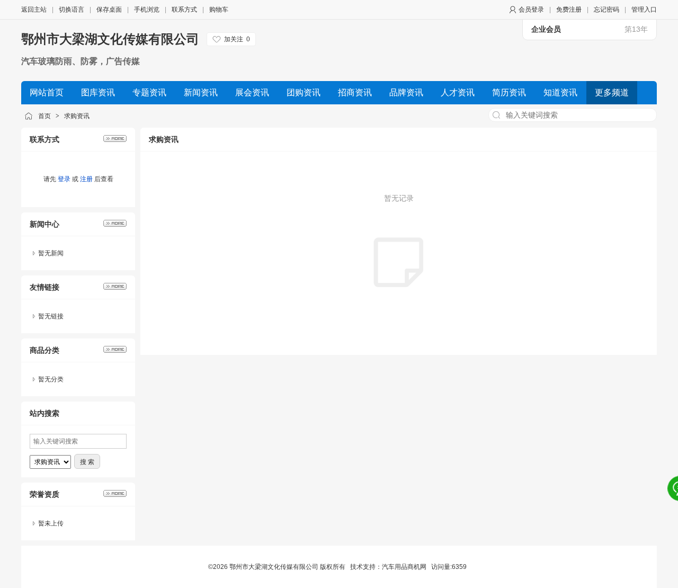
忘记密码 (606, 9)
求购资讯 (77, 116)
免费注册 (569, 9)
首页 (44, 116)
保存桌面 (109, 9)
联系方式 (184, 9)
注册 (86, 179)
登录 (64, 179)
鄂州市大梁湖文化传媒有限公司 (110, 39)
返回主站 (34, 9)
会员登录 (531, 9)
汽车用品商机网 (404, 567)
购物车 (218, 9)
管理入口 (644, 9)
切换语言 (71, 9)
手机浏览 (146, 9)
